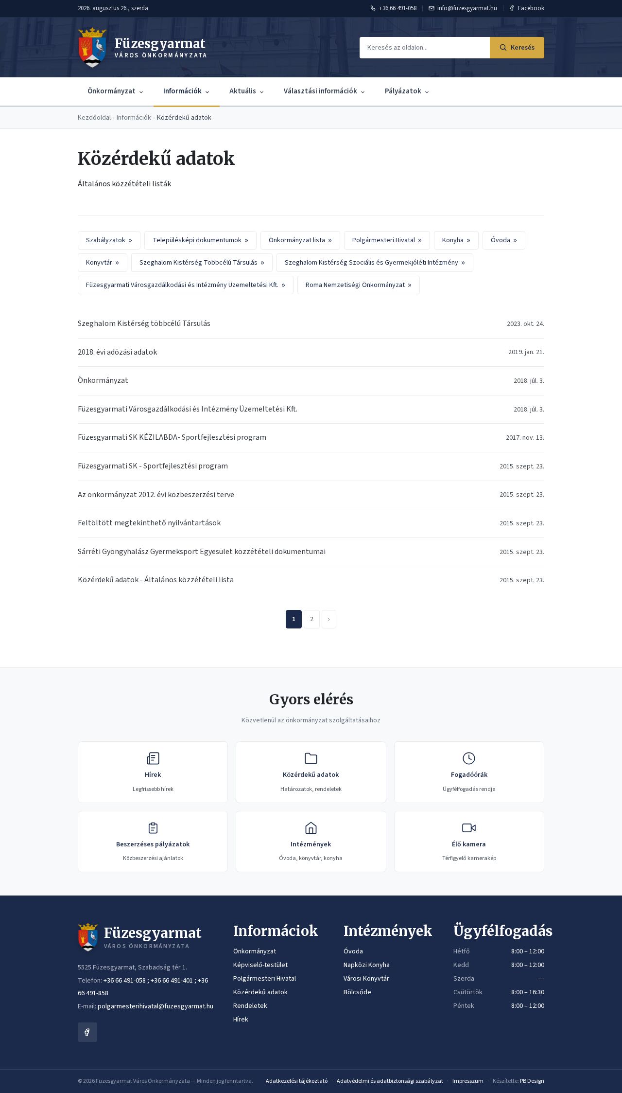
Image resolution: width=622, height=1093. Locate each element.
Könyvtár (102, 262)
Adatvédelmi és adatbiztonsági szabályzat (390, 1081)
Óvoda (504, 240)
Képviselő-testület (260, 965)
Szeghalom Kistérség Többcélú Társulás (201, 262)
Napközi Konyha (367, 965)
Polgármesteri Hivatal (387, 240)
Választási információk (320, 91)
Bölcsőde (357, 992)
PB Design (532, 1081)
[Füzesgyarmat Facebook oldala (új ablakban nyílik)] (87, 1032)
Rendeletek (250, 1006)
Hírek (240, 1019)
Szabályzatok (109, 240)
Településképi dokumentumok (200, 240)
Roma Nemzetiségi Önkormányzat (359, 285)
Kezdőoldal (94, 118)
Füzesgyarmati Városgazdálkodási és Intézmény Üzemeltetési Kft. (185, 285)
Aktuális (242, 91)
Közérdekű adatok (260, 992)
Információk (182, 91)
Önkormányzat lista (300, 240)
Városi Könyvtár (366, 979)
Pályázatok (403, 91)
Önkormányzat (111, 91)
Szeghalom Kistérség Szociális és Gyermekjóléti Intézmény (375, 262)
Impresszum (468, 1081)
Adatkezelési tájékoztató (297, 1081)
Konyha (456, 240)
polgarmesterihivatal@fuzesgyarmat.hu (155, 1006)
